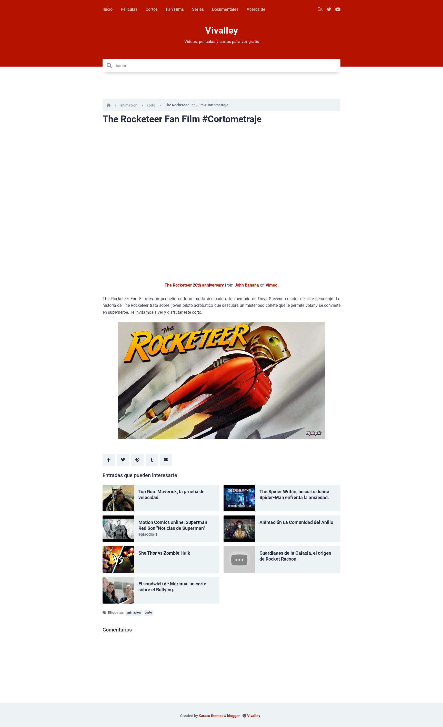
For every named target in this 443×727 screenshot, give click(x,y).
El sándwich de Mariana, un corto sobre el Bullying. (172, 586)
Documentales (225, 9)
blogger (233, 716)
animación (128, 105)
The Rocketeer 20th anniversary (194, 285)
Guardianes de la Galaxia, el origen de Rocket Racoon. (295, 556)
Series (198, 9)
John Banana (247, 285)
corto (151, 105)
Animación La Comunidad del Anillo (296, 522)
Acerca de (256, 9)
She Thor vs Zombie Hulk (164, 553)
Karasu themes (211, 716)
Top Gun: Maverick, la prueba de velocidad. (171, 494)
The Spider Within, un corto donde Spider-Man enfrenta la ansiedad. (294, 494)
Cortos (152, 9)
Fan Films (175, 9)
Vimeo (271, 285)
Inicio (108, 9)
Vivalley (221, 30)
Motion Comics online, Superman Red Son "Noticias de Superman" (172, 525)
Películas (129, 9)
